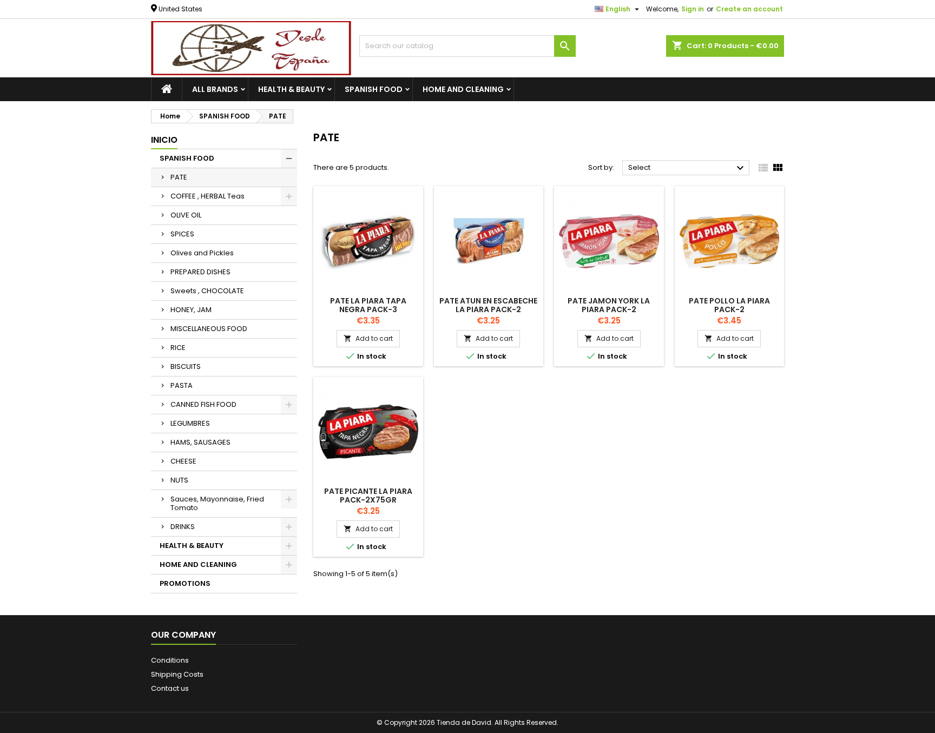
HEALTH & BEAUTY (291, 89)
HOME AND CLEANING (463, 89)
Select (687, 168)
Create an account (749, 9)
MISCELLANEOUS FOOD (208, 328)
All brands (215, 89)
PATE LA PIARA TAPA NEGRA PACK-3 (368, 305)
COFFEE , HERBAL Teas (207, 196)
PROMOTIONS (185, 583)
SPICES (182, 234)
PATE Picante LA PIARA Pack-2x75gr (368, 495)
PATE (178, 177)
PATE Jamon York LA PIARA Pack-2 (609, 305)
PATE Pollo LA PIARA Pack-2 (729, 305)
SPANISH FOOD (374, 89)
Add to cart (368, 338)
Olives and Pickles (202, 253)
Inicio (164, 140)
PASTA (181, 385)
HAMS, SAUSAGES (200, 442)
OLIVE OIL (185, 215)
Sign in (692, 9)
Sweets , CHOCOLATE (207, 291)
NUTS (179, 480)
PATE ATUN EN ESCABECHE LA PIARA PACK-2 (488, 305)
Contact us (170, 688)
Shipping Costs (177, 674)
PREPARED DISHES (200, 272)
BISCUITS (185, 366)
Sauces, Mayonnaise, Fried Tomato (217, 503)
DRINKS (182, 526)
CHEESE (183, 461)
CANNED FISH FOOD (203, 404)
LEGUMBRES (190, 423)
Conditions (170, 660)
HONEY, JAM (191, 310)
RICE (178, 347)
